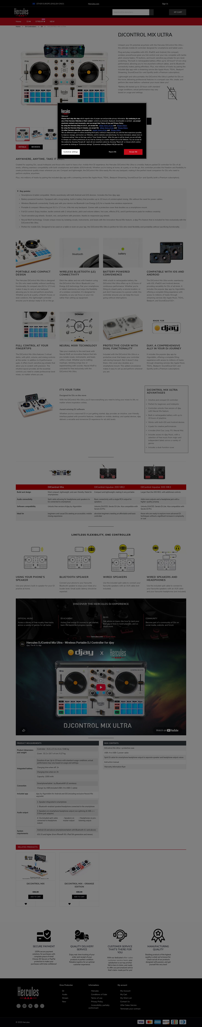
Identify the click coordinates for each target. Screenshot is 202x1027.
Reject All (112, 152)
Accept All (133, 152)
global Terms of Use (100, 130)
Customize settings (70, 152)
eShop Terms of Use (106, 125)
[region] (102, 131)
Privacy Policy (122, 125)
